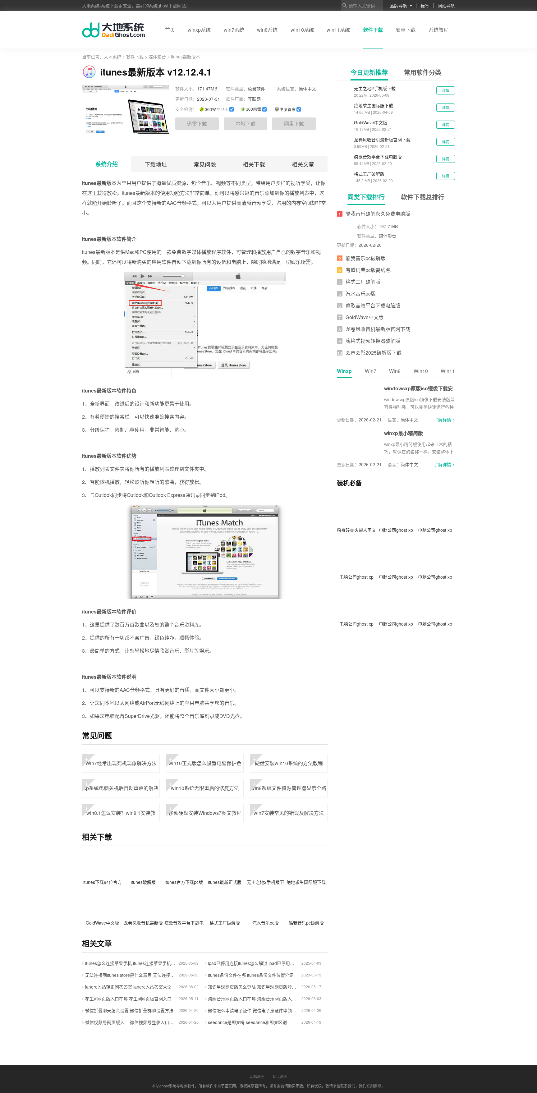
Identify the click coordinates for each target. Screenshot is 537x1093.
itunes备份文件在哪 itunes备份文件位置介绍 (251, 975)
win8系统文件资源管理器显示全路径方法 (288, 788)
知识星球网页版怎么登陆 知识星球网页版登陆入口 (253, 987)
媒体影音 (157, 56)
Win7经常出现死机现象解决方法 (121, 760)
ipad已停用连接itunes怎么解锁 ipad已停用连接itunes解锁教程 (253, 963)
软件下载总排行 (422, 196)
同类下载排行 (366, 196)
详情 (445, 90)
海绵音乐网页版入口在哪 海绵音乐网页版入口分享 (253, 998)
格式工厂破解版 (369, 174)
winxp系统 (199, 29)
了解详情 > (444, 419)
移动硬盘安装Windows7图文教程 (204, 810)
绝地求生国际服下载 (373, 105)
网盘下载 (294, 123)
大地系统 (113, 56)
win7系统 (234, 29)
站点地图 (280, 1076)
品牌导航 (398, 5)
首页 (170, 29)
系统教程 (438, 29)
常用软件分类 (422, 72)
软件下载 (373, 29)
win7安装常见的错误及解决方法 (288, 810)
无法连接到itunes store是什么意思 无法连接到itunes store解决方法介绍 (130, 975)
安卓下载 (405, 29)
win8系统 (267, 29)
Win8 (395, 370)
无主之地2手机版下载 (375, 88)
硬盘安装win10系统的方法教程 (287, 760)
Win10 (421, 370)
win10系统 (302, 29)
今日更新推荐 (369, 72)
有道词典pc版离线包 (368, 269)
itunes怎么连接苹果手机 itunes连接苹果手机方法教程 (130, 963)
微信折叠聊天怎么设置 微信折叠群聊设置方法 (129, 1010)
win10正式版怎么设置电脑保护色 (204, 760)
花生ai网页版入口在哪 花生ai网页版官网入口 (128, 998)
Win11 (448, 370)
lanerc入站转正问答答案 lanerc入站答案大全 (128, 987)
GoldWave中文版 (370, 122)
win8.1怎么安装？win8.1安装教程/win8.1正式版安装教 (120, 813)
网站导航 (446, 5)
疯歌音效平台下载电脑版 (378, 157)
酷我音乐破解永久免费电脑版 (378, 213)
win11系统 (338, 29)
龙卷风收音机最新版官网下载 (382, 139)
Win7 (370, 370)
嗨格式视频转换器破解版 (373, 340)
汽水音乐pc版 (361, 293)
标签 (424, 5)
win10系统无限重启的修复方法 (203, 785)
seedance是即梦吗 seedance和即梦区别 (247, 1022)
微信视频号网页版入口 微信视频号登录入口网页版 (130, 1022)
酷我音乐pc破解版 (366, 258)
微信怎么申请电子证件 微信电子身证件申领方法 (253, 1010)
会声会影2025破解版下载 (374, 352)
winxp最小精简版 (403, 433)
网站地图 (257, 1076)
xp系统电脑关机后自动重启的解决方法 (121, 788)
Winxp (344, 370)
